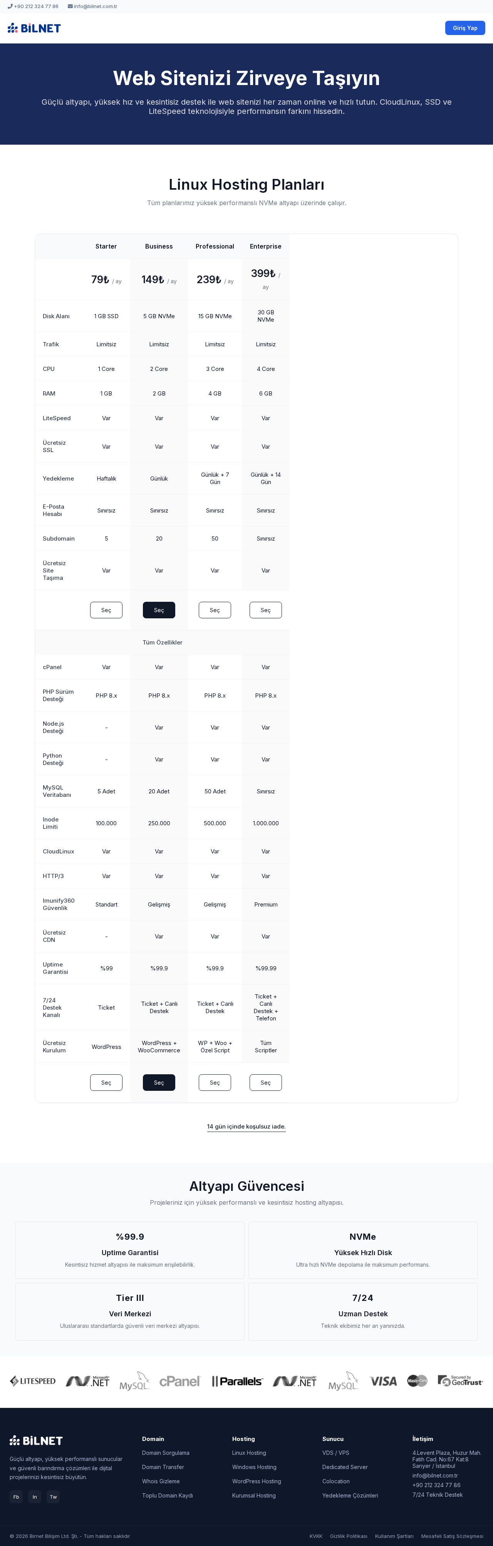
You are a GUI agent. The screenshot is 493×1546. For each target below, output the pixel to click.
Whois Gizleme (161, 1481)
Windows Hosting (254, 1467)
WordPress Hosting (256, 1481)
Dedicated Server (345, 1467)
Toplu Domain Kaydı (167, 1495)
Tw (53, 1497)
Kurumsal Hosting (254, 1495)
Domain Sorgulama (165, 1452)
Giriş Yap (465, 28)
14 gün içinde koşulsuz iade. (246, 1126)
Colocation (336, 1481)
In (35, 1497)
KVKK (316, 1536)
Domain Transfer (163, 1467)
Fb (16, 1497)
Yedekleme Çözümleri (350, 1495)
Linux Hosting (249, 1452)
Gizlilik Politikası (348, 1536)
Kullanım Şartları (394, 1536)
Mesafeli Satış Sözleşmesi (452, 1536)
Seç (106, 610)
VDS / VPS (335, 1452)
